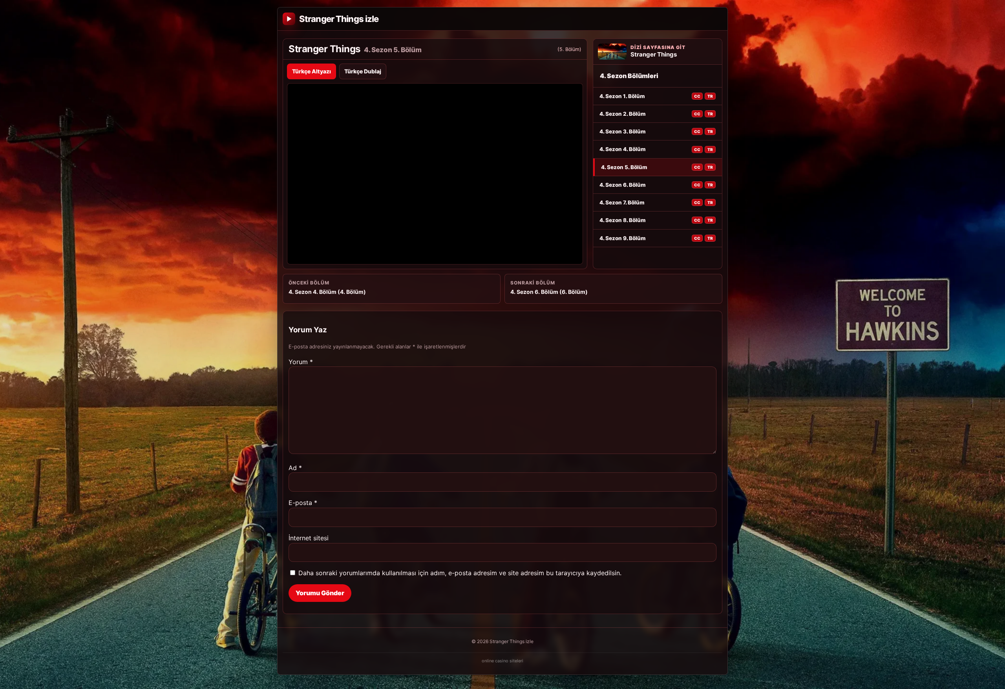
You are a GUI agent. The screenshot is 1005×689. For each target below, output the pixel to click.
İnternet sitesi (309, 538)
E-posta (303, 503)
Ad (295, 468)
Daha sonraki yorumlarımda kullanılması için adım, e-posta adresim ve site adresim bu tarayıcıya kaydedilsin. (459, 573)
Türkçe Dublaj (362, 71)
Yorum (301, 362)
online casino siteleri (502, 660)
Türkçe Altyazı (311, 71)
